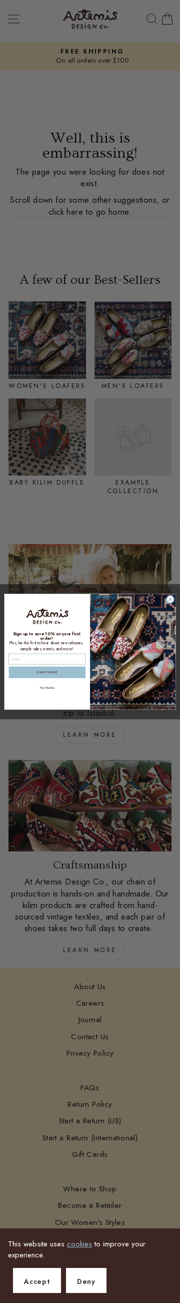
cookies (79, 1243)
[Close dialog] (170, 599)
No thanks (47, 687)
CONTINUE (47, 672)
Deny (86, 1281)
